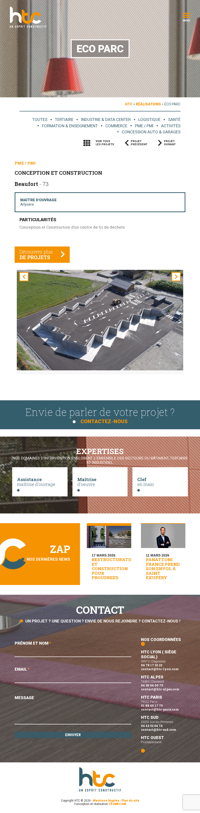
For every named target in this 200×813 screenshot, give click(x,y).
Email (22, 669)
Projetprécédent (139, 143)
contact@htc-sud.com (158, 729)
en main (145, 481)
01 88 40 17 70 (152, 705)
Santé (174, 119)
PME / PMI (144, 125)
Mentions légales (106, 800)
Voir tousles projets (105, 143)
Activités (170, 125)
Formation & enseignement (70, 125)
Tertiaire (64, 119)
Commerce (116, 125)
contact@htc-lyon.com (160, 669)
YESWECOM (117, 804)
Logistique (149, 119)
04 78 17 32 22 (151, 665)
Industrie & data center (106, 119)
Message (24, 697)
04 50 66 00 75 (152, 685)
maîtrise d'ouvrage (36, 481)
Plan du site (130, 800)
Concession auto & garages (151, 131)
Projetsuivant (170, 143)
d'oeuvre (86, 481)
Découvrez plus (36, 254)
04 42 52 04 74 (152, 726)
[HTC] (28, 17)
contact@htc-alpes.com (160, 689)
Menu (186, 20)
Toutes (39, 119)
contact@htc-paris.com (160, 709)
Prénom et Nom (33, 643)
